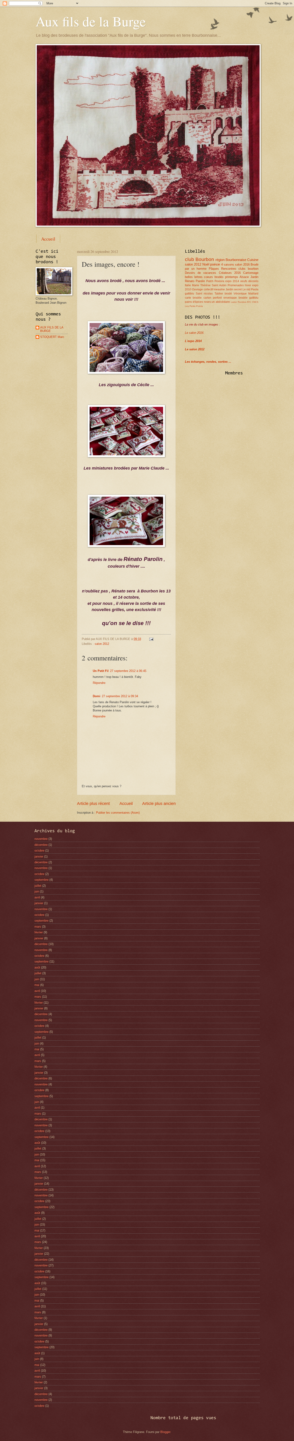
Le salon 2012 (194, 349)
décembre (41, 844)
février (38, 932)
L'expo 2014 (193, 341)
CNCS (255, 302)
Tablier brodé (223, 293)
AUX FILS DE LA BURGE (51, 329)
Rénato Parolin (195, 281)
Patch (209, 281)
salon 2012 (102, 643)
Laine (234, 302)
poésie (215, 264)
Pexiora (219, 281)
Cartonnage (250, 273)
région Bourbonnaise (230, 260)
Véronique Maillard (246, 293)
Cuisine (252, 260)
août (37, 967)
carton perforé (213, 297)
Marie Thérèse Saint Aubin (209, 285)
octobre (39, 850)
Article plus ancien (159, 803)
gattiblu (253, 297)
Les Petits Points (194, 306)
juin (36, 891)
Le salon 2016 (194, 332)
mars (37, 926)
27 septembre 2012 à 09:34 (120, 696)
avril (37, 897)
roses (207, 301)
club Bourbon (199, 259)
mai (36, 985)
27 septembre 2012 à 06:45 (128, 671)
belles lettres (194, 277)
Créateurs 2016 (230, 273)
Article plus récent (93, 803)
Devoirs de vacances (200, 273)
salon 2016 (242, 264)
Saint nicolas (204, 293)
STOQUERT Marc (52, 337)
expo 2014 (232, 281)
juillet (37, 885)
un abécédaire (221, 301)
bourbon (253, 268)
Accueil (48, 239)
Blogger (165, 1432)
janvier (38, 856)
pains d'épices (194, 301)
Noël (205, 264)
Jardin (254, 277)
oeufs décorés (249, 281)
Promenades (236, 285)
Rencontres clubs (233, 268)
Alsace (244, 277)
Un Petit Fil (101, 671)
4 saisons (227, 264)
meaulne (219, 289)
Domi (96, 696)
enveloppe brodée (235, 297)
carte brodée (193, 297)
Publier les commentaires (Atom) (118, 812)
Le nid (246, 289)
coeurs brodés (213, 277)
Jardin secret (234, 289)
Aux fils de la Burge (91, 21)
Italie (188, 285)
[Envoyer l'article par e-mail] (150, 639)
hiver (248, 285)
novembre (41, 839)
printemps (231, 277)
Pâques (214, 268)
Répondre (99, 683)
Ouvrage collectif (202, 289)
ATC (249, 302)
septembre (41, 879)
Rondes (242, 302)
